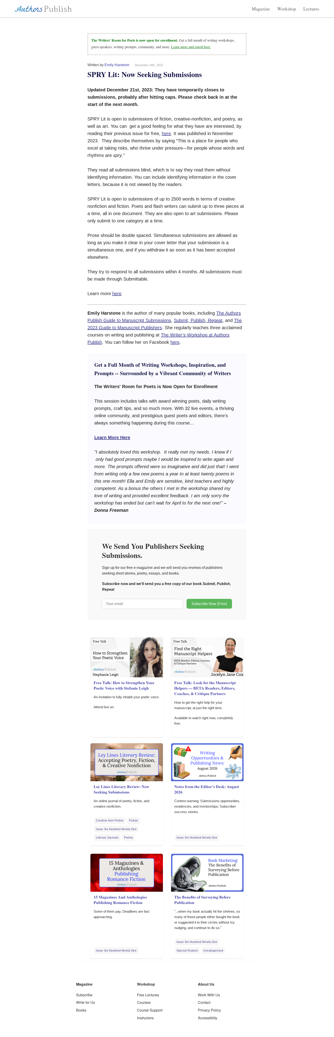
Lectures (311, 9)
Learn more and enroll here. (191, 46)
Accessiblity (207, 1017)
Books (81, 1010)
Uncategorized (213, 950)
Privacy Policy (209, 1010)
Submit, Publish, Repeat (198, 320)
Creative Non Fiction (110, 820)
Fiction (133, 820)
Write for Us (85, 1002)
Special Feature (187, 950)
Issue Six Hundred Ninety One (116, 829)
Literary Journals (107, 837)
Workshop (286, 9)
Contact (204, 1002)
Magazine (261, 9)
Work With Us (209, 994)
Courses (144, 1002)
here (166, 133)
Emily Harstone (117, 65)
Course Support (149, 1010)
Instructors (145, 1017)
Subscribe (84, 994)
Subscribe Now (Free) (209, 604)
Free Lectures (148, 994)
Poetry (128, 837)
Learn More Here (112, 437)
